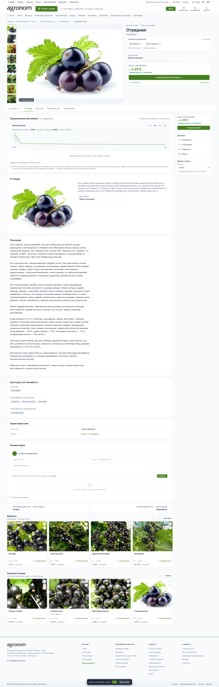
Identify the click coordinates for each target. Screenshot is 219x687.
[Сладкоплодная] (153, 594)
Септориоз (42, 402)
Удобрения (103, 15)
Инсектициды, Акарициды (121, 15)
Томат (19, 15)
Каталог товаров (22, 21)
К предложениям (194, 128)
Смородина (64, 21)
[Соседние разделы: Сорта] (36, 21)
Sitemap (209, 684)
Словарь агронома (156, 659)
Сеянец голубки (15, 611)
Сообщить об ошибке (20, 497)
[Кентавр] (27, 536)
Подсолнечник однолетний (125, 656)
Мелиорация (87, 659)
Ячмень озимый (121, 663)
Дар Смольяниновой (101, 554)
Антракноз (15, 402)
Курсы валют (154, 670)
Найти (170, 9)
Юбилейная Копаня (100, 611)
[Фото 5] (11, 69)
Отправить (162, 476)
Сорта (33, 21)
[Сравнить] (44, 527)
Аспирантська (56, 611)
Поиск (151, 674)
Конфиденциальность (188, 684)
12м (164, 125)
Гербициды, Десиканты (44, 15)
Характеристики (53, 108)
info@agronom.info (17, 661)
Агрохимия (86, 652)
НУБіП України (55, 614)
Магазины (62, 2)
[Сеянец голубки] (27, 594)
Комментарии (69, 108)
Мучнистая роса (28, 402)
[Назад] (153, 518)
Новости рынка (155, 652)
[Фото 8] (11, 99)
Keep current (124, 682)
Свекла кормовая (122, 659)
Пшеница (81, 15)
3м (155, 125)
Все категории (88, 663)
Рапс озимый (120, 666)
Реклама (176, 2)
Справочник (74, 2)
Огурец (72, 15)
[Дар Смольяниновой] (111, 536)
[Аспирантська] (69, 594)
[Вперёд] (159, 518)
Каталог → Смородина (89, 434)
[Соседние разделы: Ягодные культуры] (56, 21)
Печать (184, 154)
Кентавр (12, 554)
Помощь (185, 2)
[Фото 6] (11, 79)
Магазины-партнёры (157, 666)
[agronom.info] (19, 8)
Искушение (139, 554)
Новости (29, 2)
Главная (11, 2)
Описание (39, 108)
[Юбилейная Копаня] (111, 594)
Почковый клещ (17, 413)
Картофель (92, 15)
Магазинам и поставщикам (192, 656)
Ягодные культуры (47, 21)
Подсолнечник (61, 15)
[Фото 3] (11, 49)
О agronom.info (188, 649)
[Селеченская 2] (69, 536)
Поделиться (186, 149)
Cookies (201, 684)
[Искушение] (153, 536)
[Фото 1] (11, 28)
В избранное (135, 82)
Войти (54, 476)
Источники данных (189, 652)
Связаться (186, 663)
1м (150, 125)
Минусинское (35, 163)
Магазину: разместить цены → (158, 2)
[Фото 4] (11, 59)
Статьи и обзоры (155, 649)
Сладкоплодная (141, 611)
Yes (114, 682)
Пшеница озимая (122, 649)
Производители (50, 2)
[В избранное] (44, 524)
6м (160, 125)
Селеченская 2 (56, 554)
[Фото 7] (11, 89)
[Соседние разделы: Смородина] (70, 21)
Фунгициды (138, 15)
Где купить (14, 108)
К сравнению (187, 145)
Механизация (87, 656)
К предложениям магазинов (167, 77)
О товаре (28, 108)
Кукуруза (28, 15)
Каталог (20, 2)
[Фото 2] (11, 38)
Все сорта (167, 518)
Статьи (38, 2)
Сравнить (206, 82)
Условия (174, 684)
